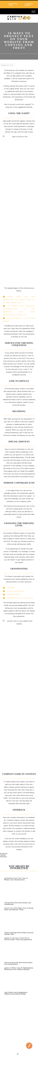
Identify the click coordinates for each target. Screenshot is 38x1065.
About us (19, 1024)
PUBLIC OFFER (19, 1043)
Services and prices (19, 1028)
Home (19, 1019)
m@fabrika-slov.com (28, 4)
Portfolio (19, 1033)
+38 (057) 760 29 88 (12, 4)
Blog (19, 1038)
